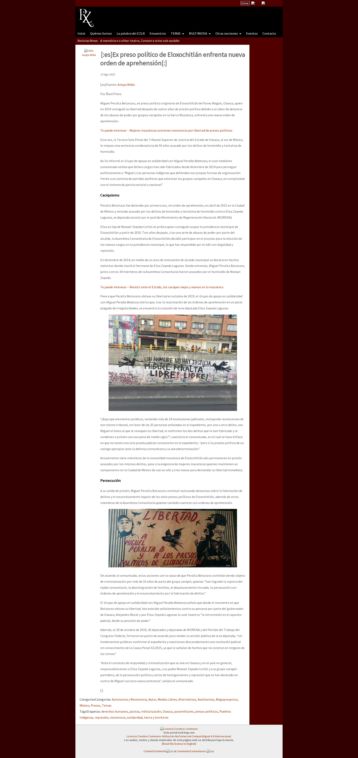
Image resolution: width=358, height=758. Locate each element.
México (84, 705)
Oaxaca (168, 711)
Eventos (252, 33)
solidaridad (135, 717)
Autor (152, 699)
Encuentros (158, 33)
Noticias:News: (87, 41)
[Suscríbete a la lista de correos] (253, 3)
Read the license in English (179, 744)
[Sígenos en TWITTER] (258, 3)
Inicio (81, 33)
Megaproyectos (227, 699)
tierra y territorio (156, 717)
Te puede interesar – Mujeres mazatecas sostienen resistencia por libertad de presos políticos (166, 130)
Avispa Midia (89, 55)
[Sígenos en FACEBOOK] (268, 3)
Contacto (269, 33)
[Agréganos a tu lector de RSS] (275, 3)
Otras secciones (226, 33)
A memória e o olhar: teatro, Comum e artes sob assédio (139, 41)
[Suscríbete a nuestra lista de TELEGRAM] (263, 3)
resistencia (118, 717)
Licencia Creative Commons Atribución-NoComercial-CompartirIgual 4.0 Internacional (179, 736)
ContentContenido (155, 751)
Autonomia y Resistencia (129, 699)
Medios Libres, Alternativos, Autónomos (186, 699)
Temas (106, 705)
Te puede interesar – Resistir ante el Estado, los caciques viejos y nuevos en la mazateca (161, 287)
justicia (134, 711)
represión (102, 717)
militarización (151, 711)
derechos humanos (114, 711)
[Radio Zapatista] (156, 15)
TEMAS (176, 33)
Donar (245, 3)
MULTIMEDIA (198, 33)
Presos (95, 705)
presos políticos (206, 711)
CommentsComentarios (192, 751)
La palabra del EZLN (131, 33)
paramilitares (184, 711)
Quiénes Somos (101, 33)
